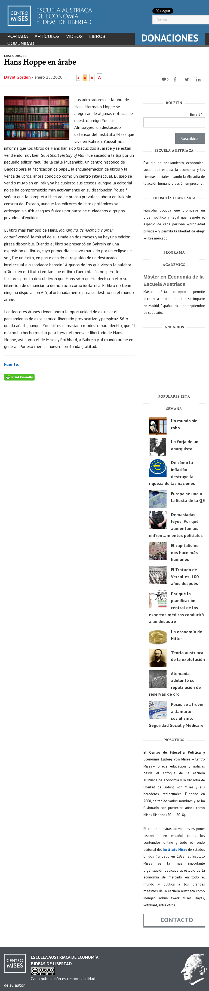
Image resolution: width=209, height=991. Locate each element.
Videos (74, 36)
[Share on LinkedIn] (199, 79)
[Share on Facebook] (176, 79)
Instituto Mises (175, 849)
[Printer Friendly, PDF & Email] (19, 376)
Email (196, 114)
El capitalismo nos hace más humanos (185, 552)
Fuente (11, 364)
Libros (97, 36)
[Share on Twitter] (187, 79)
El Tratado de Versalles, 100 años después (185, 576)
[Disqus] (69, 448)
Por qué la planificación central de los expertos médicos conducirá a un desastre (176, 607)
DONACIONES (169, 37)
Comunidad (20, 43)
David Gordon (17, 77)
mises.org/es (15, 56)
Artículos (47, 36)
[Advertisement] (174, 363)
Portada (17, 36)
